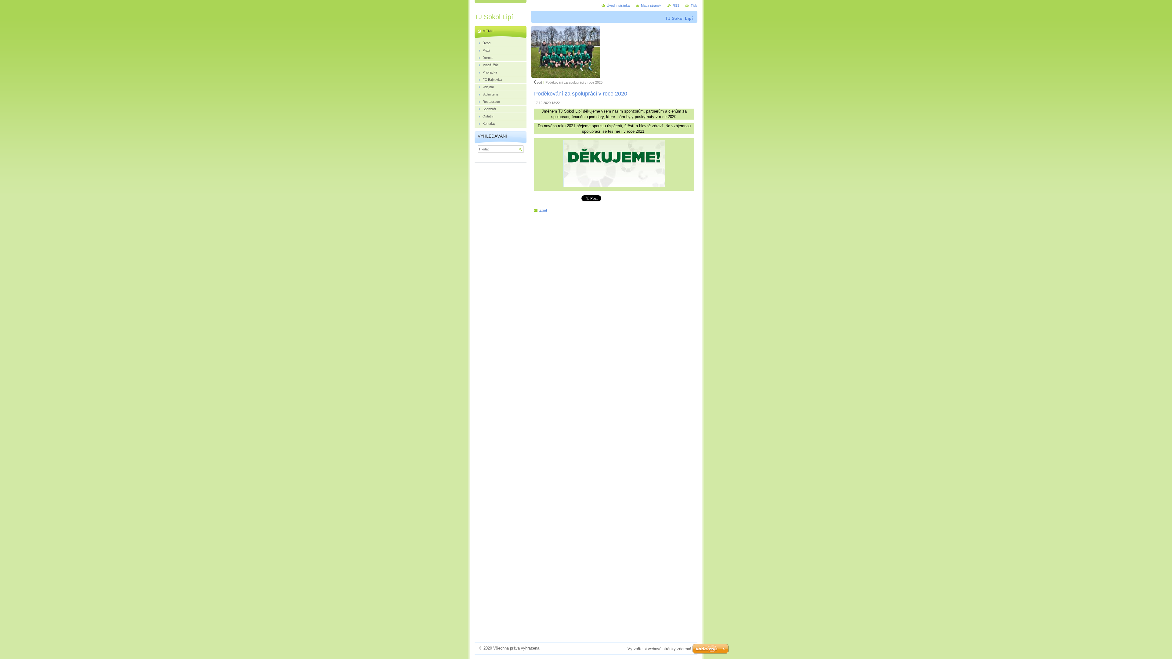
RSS (676, 5)
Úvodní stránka (618, 5)
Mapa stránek (651, 5)
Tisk (694, 5)
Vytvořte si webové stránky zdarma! (659, 648)
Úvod (538, 82)
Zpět (543, 210)
